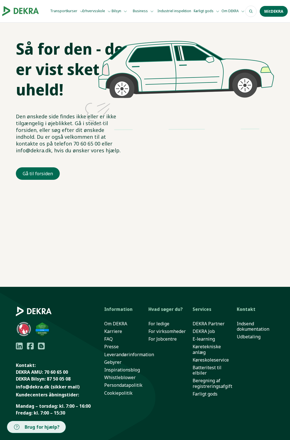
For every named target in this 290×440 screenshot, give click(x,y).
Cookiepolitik (118, 393)
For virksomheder (167, 331)
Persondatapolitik (123, 385)
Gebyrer (112, 362)
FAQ (108, 339)
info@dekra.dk (33, 387)
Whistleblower (120, 377)
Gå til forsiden (38, 173)
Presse (111, 346)
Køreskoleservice (211, 360)
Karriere (113, 331)
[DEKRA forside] (20, 11)
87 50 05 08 (59, 379)
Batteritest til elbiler (207, 370)
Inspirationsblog (122, 370)
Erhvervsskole (94, 10)
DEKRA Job (204, 331)
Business (141, 10)
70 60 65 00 (56, 372)
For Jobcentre (162, 339)
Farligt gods (204, 10)
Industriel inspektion (174, 10)
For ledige (158, 323)
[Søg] (251, 11)
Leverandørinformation (129, 354)
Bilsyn (117, 10)
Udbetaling (249, 336)
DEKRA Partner (209, 323)
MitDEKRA (273, 11)
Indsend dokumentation (253, 326)
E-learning (204, 339)
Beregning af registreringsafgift (212, 383)
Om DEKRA (230, 10)
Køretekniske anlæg (207, 349)
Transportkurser (64, 10)
